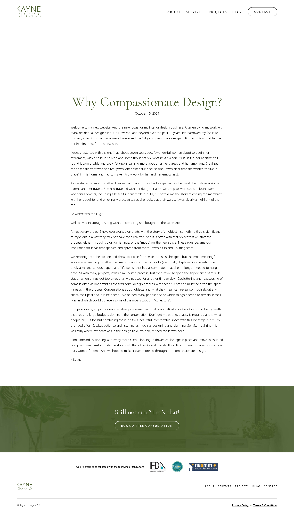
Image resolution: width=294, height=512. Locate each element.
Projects (218, 12)
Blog (237, 12)
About (174, 12)
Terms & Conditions (265, 505)
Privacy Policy (240, 505)
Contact (270, 486)
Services (195, 12)
